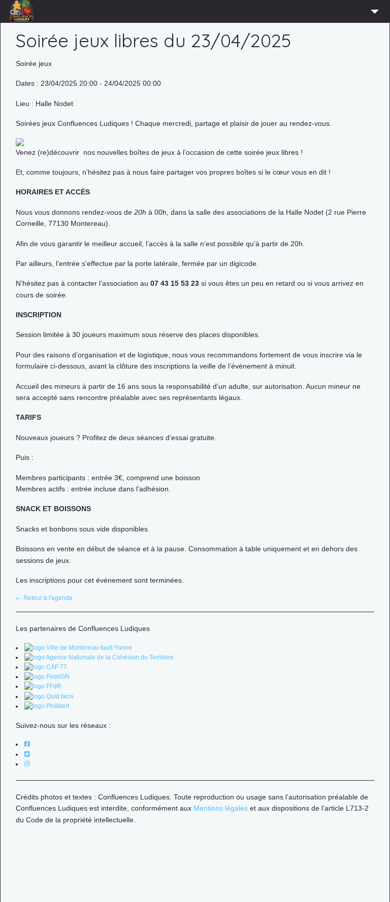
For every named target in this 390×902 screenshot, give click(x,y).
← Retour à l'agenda (44, 597)
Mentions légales (220, 808)
